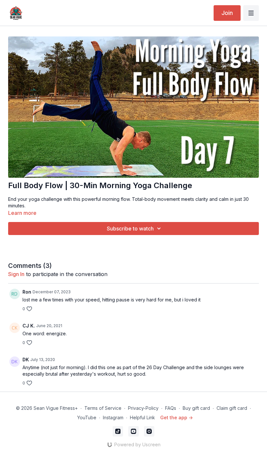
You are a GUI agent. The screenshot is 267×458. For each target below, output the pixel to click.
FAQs (170, 408)
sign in (16, 274)
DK (25, 359)
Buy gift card (196, 408)
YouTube (86, 417)
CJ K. (28, 325)
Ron (26, 292)
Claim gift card (232, 408)
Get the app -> (176, 417)
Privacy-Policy (143, 408)
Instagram (113, 417)
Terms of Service (102, 408)
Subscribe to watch (130, 228)
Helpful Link (142, 417)
